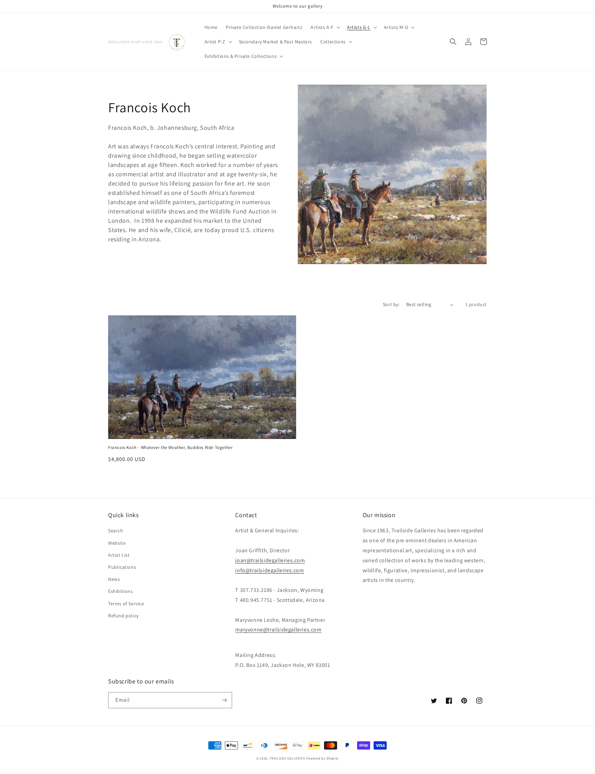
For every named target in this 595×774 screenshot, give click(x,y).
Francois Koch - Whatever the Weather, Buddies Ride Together (170, 447)
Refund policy (123, 616)
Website (117, 543)
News (114, 579)
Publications (122, 567)
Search (115, 530)
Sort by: (391, 304)
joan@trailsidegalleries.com (270, 560)
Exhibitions (120, 591)
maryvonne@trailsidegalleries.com (278, 629)
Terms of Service (126, 603)
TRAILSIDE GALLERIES (287, 758)
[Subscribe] (224, 700)
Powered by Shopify (322, 758)
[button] (324, 27)
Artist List (119, 555)
